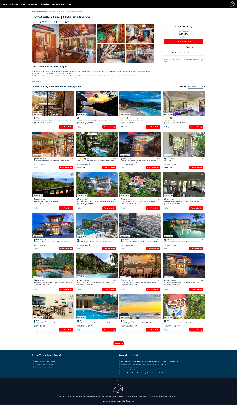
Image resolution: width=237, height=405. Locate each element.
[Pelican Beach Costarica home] (232, 4)
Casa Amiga (168, 160)
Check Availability (183, 41)
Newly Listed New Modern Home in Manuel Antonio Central (182, 201)
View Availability (66, 127)
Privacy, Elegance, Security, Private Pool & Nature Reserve (138, 201)
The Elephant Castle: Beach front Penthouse (47, 323)
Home (5, 4)
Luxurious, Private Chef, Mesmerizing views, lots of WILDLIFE (182, 282)
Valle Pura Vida (172, 164)
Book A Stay (14, 4)
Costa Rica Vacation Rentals (43, 367)
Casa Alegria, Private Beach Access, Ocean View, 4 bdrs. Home (182, 323)
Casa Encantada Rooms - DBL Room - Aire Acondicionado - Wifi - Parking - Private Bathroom (149, 361)
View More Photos (40, 60)
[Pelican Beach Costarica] (118, 386)
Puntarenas (60, 11)
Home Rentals (32, 4)
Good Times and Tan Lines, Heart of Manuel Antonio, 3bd (94, 323)
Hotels (23, 4)
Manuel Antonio (77, 11)
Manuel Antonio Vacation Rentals (45, 361)
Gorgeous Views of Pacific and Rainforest (46, 201)
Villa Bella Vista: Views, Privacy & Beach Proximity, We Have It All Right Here (144, 364)
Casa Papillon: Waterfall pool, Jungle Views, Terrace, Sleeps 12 (139, 160)
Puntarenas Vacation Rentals (44, 364)
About (70, 4)
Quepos (68, 11)
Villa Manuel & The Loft (171, 120)
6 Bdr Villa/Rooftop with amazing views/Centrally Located (94, 241)
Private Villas (44, 4)
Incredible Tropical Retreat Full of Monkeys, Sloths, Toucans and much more (144, 373)
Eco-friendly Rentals (58, 4)
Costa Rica (52, 11)
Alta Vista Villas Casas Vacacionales (132, 120)
